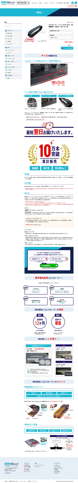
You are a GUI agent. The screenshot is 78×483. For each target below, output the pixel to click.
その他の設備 (9, 75)
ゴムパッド (9, 52)
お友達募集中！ (46, 265)
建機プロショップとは (59, 468)
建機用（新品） (9, 33)
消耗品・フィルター (10, 55)
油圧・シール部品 (10, 61)
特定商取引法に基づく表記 (13, 481)
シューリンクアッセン (10, 50)
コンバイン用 (9, 44)
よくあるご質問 (57, 466)
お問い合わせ (71, 6)
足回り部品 (9, 72)
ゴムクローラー (10, 30)
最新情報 (56, 469)
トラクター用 (9, 38)
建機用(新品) (27, 465)
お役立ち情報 (57, 471)
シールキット (9, 64)
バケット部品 (9, 69)
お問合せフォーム (37, 259)
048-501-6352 (29, 224)
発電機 (8, 78)
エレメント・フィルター (11, 58)
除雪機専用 (9, 41)
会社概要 (6, 481)
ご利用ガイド (57, 465)
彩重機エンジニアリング (32, 481)
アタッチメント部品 (10, 67)
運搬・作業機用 (9, 36)
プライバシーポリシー (22, 481)
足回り (8, 47)
